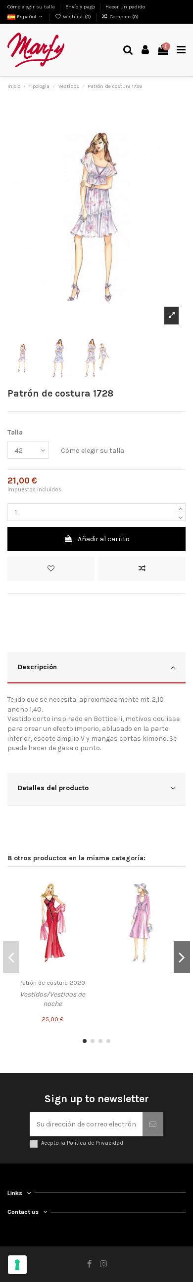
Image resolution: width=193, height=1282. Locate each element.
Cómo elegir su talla (31, 6)
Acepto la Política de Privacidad (82, 1143)
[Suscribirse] (153, 1124)
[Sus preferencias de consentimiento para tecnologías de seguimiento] (17, 1264)
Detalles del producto (53, 788)
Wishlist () (77, 16)
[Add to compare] (142, 569)
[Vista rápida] (85, 920)
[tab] (96, 668)
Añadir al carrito (104, 539)
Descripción (37, 667)
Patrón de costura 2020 (52, 982)
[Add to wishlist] (51, 569)
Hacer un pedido (125, 6)
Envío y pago (80, 6)
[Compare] (85, 902)
